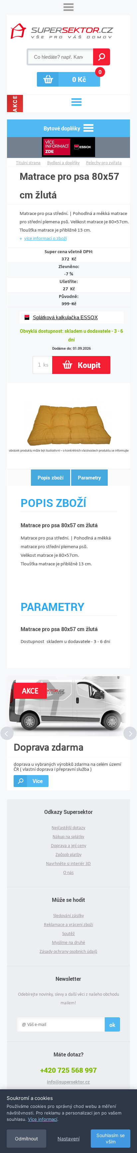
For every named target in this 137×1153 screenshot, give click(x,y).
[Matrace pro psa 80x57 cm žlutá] (69, 446)
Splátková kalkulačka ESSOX (65, 317)
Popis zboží (51, 477)
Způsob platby (68, 854)
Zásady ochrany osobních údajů (68, 951)
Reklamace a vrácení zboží (68, 924)
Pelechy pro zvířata (104, 163)
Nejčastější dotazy (68, 827)
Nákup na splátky (68, 836)
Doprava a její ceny (68, 845)
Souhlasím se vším (110, 1138)
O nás (68, 872)
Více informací (42, 1119)
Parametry (89, 477)
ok (112, 1024)
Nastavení (68, 1138)
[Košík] (68, 79)
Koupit (89, 365)
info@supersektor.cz (68, 1082)
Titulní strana (28, 163)
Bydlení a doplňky (63, 163)
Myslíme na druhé (68, 942)
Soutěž (68, 933)
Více (38, 780)
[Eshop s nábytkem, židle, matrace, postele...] (62, 31)
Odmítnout (26, 1138)
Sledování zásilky (68, 915)
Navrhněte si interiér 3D (68, 863)
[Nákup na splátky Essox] (68, 147)
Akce (15, 103)
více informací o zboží (45, 238)
